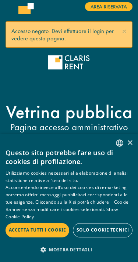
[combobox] (119, 143)
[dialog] (69, 198)
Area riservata (109, 6)
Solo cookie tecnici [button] (103, 230)
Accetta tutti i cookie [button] (37, 230)
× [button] (129, 143)
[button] (124, 30)
